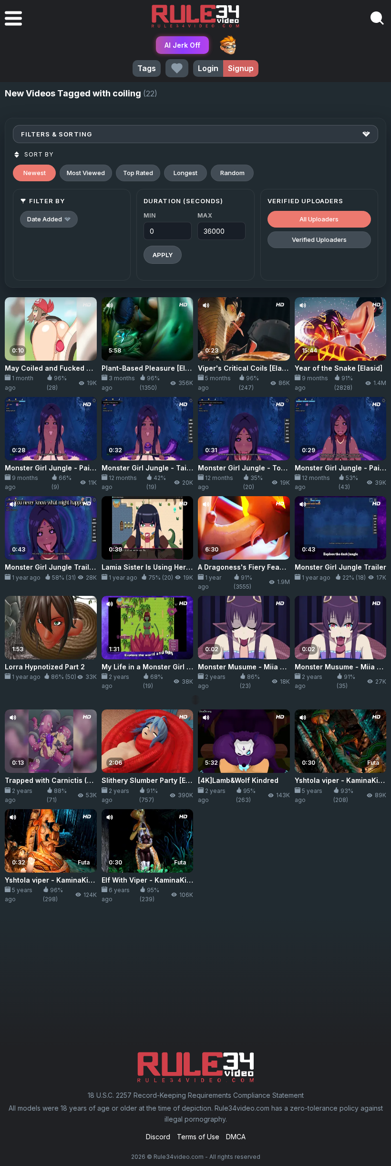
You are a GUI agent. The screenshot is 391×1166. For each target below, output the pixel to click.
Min (149, 215)
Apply (163, 255)
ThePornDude (227, 44)
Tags (146, 68)
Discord (158, 1137)
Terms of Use (198, 1137)
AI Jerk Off (182, 45)
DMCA (236, 1137)
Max (204, 215)
